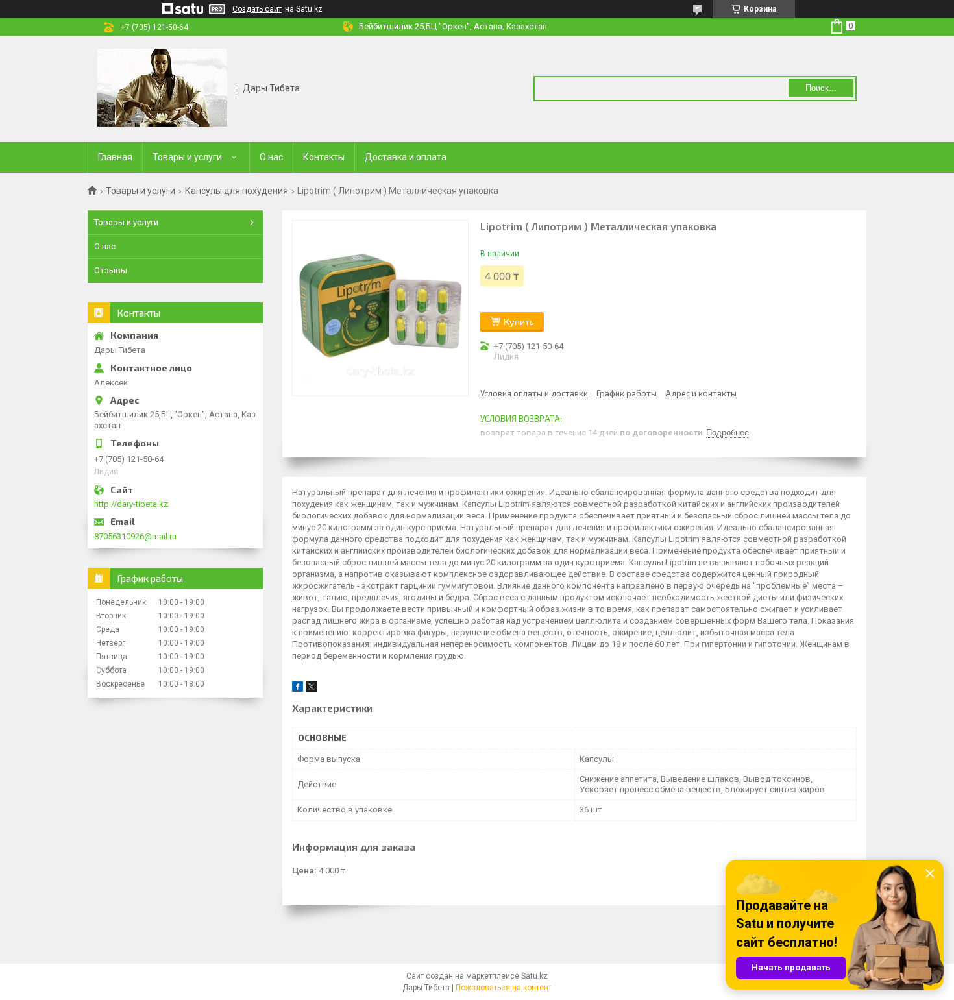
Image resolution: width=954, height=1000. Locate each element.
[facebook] (297, 689)
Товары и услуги (187, 157)
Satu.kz (534, 976)
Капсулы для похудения (236, 191)
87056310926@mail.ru (135, 536)
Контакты (324, 157)
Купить (519, 321)
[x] (311, 689)
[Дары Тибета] (162, 88)
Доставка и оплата (405, 157)
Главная (115, 157)
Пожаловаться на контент (504, 987)
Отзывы (110, 270)
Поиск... (821, 88)
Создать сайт (257, 9)
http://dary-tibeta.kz (131, 504)
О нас (271, 157)
